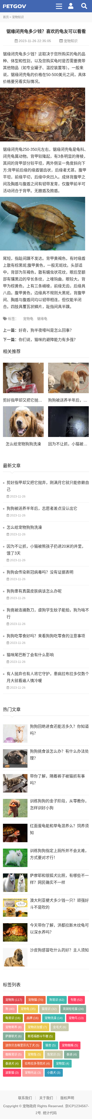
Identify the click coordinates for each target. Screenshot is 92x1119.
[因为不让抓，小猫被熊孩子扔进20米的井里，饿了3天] (68, 421)
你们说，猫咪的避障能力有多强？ (48, 340)
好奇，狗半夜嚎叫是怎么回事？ (46, 330)
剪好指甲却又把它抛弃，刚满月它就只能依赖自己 (48, 486)
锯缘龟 (42, 319)
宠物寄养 (13, 1027)
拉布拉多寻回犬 (37, 1063)
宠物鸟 (76, 1018)
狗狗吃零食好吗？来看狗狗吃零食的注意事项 (46, 636)
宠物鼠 (62, 1063)
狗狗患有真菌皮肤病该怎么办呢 (34, 591)
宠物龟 (28, 319)
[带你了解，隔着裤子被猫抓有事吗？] (15, 783)
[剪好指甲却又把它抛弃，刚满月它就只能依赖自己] (23, 378)
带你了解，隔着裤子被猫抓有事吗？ (57, 779)
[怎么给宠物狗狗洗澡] (23, 421)
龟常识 (12, 1018)
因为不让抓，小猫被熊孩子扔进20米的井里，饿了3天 (46, 549)
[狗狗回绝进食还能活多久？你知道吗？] (15, 733)
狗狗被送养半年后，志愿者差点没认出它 (42, 508)
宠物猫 (35, 1000)
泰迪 (71, 1054)
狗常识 (56, 1000)
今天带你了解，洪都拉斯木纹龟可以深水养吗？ (59, 928)
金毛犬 (59, 1027)
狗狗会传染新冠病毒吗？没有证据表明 (40, 572)
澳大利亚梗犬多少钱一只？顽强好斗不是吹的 (59, 903)
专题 (76, 1000)
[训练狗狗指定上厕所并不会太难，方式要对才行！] (15, 858)
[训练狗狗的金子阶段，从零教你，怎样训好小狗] (15, 808)
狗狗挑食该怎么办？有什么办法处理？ (59, 754)
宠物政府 (14, 6)
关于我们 (46, 1098)
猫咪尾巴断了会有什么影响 (30, 655)
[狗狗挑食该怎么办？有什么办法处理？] (15, 758)
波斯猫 (12, 1072)
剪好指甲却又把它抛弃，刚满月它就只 (36, 400)
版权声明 (67, 1098)
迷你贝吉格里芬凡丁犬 (22, 1045)
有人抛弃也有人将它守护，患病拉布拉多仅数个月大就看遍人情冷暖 (48, 677)
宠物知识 (18, 17)
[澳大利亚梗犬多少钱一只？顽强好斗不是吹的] (15, 907)
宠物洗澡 (54, 1018)
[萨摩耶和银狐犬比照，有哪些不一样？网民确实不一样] (15, 882)
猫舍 (50, 1045)
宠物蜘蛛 (70, 1045)
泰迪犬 (12, 1063)
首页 (6, 17)
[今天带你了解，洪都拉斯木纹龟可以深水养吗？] (15, 932)
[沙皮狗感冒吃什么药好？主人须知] (15, 957)
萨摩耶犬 (13, 1036)
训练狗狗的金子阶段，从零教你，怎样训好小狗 (59, 804)
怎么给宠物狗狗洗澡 (23, 444)
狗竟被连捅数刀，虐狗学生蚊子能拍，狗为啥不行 (48, 613)
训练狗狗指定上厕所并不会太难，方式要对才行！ (59, 854)
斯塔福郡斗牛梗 (40, 1036)
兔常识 (53, 1054)
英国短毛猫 (73, 1009)
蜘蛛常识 (13, 1054)
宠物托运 (33, 1072)
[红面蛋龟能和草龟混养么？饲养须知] (15, 833)
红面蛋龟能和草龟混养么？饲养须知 (59, 829)
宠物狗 (13, 1000)
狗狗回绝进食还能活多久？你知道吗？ (59, 729)
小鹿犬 (53, 1072)
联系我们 (25, 1098)
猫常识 (49, 1009)
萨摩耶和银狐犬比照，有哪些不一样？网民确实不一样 (59, 879)
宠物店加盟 (37, 1027)
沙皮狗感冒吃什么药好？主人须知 (59, 950)
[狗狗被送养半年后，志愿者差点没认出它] (68, 378)
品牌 (32, 1018)
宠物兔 (34, 1054)
